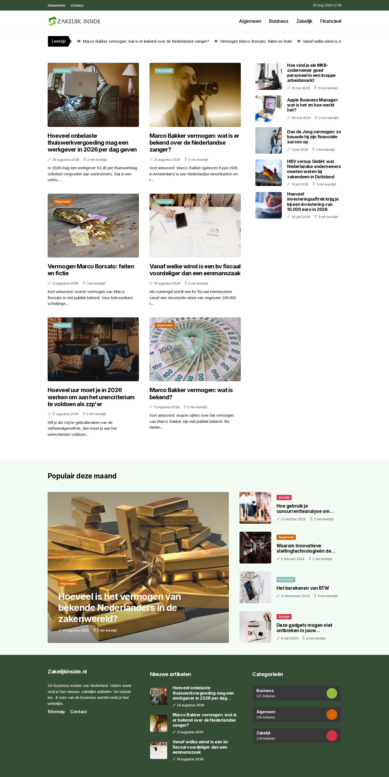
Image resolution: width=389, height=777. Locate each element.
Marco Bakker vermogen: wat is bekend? (191, 393)
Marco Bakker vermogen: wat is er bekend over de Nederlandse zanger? (115, 41)
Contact (77, 5)
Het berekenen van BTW (303, 588)
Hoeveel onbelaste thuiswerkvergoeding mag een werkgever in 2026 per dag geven (92, 142)
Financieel (330, 21)
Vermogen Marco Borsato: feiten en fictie (225, 41)
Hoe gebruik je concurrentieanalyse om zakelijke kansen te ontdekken (303, 514)
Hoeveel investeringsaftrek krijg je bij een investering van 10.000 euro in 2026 (312, 201)
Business (278, 21)
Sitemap (56, 711)
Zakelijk (304, 21)
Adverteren (56, 5)
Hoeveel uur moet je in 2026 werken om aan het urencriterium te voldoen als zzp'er (91, 397)
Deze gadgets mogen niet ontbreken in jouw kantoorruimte (304, 631)
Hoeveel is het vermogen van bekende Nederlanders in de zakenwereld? (119, 607)
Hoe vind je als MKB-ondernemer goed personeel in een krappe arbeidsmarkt (311, 73)
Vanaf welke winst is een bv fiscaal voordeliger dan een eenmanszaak (195, 270)
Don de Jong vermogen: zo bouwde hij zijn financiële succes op (314, 136)
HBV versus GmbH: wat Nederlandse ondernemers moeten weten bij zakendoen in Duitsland (314, 169)
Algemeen (250, 21)
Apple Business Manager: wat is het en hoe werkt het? (312, 105)
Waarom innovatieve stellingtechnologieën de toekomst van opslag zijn (304, 551)
